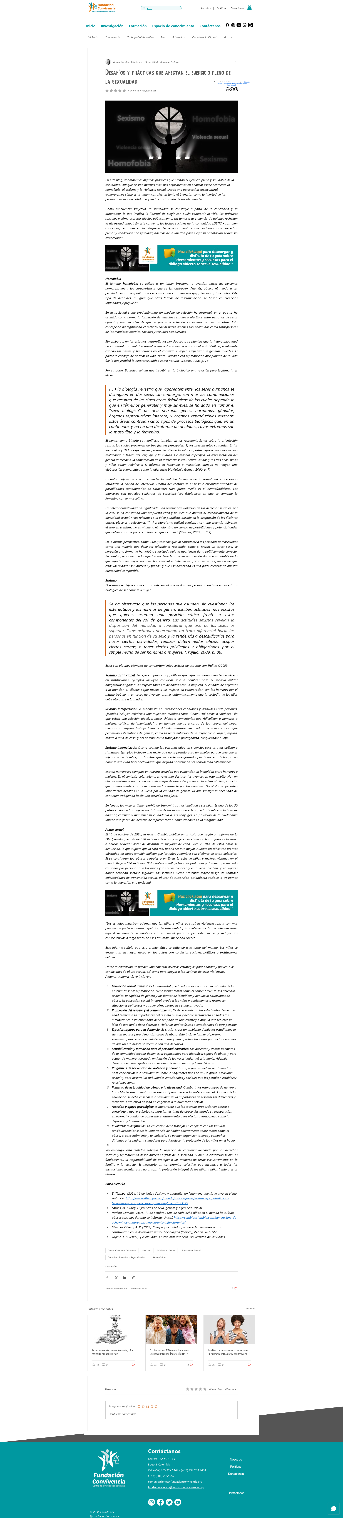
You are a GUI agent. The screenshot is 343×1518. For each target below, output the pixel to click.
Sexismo (146, 1250)
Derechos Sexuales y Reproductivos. (127, 1257)
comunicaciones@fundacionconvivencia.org (175, 1481)
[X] (239, 25)
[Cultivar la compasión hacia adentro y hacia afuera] (229, 1329)
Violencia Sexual (166, 1250)
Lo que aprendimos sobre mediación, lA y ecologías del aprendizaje (112, 1352)
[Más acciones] (235, 62)
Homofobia (159, 1257)
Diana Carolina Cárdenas (122, 1250)
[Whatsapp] (244, 25)
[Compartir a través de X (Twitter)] (116, 1277)
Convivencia (112, 37)
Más (225, 37)
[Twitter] (169, 1502)
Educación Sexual (191, 1250)
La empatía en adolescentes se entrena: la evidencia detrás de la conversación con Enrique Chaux (228, 1352)
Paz (163, 37)
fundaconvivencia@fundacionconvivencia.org (176, 1487)
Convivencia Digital (204, 37)
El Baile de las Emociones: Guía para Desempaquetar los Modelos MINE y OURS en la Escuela (169, 1352)
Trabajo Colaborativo (140, 37)
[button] (249, 7)
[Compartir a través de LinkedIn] (124, 1277)
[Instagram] (233, 25)
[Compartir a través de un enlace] (133, 1277)
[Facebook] (227, 25)
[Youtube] (177, 1502)
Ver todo (250, 1308)
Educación (178, 37)
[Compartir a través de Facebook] (107, 1277)
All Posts (93, 37)
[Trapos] (250, 25)
